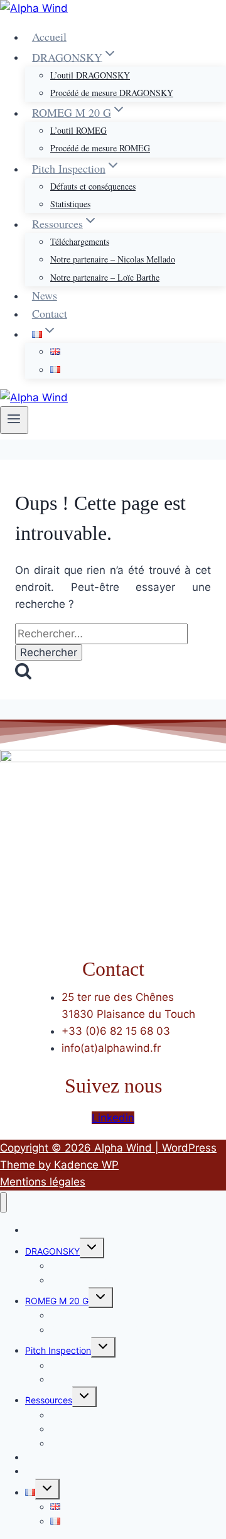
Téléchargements (79, 241)
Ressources (48, 1400)
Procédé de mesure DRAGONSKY (111, 93)
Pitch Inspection (58, 1350)
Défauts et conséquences (93, 186)
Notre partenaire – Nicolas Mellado (112, 259)
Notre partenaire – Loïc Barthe (104, 277)
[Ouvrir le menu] (14, 420)
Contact (49, 313)
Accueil (49, 36)
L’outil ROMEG (78, 130)
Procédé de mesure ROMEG (100, 148)
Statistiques (70, 204)
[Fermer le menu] (3, 1202)
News (44, 295)
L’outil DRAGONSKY (90, 75)
